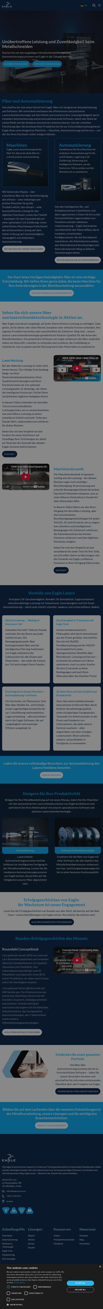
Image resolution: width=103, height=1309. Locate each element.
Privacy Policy (19, 1282)
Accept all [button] (80, 1283)
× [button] (100, 1267)
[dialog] (51, 1286)
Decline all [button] (80, 1289)
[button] (35, 1305)
